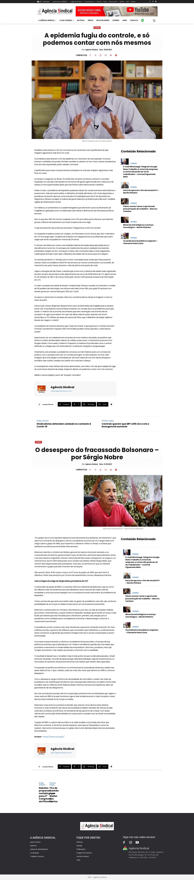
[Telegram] (116, 55)
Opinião (97, 28)
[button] (154, 20)
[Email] (105, 55)
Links (78, 860)
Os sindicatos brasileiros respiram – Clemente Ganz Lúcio (140, 242)
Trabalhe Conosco (37, 856)
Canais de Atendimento (39, 849)
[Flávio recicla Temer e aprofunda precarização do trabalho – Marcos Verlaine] (125, 201)
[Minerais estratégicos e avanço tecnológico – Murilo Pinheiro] (125, 220)
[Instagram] (153, 1)
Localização (34, 853)
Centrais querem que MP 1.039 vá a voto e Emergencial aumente (125, 425)
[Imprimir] (111, 55)
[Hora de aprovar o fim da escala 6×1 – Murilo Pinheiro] (125, 185)
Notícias (79, 842)
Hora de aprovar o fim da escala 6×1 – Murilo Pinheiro (141, 191)
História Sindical (82, 856)
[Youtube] (156, 1)
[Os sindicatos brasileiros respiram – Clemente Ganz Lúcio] (125, 236)
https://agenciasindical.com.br (61, 391)
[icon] (142, 19)
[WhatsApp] (100, 55)
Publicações (81, 849)
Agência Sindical (91, 50)
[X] (95, 55)
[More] (111, 404)
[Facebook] (150, 1)
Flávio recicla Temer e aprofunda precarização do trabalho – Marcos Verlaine (140, 209)
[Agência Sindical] (43, 388)
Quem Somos (35, 842)
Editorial (33, 845)
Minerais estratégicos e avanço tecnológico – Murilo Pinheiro (138, 226)
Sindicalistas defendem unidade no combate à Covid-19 (64, 425)
